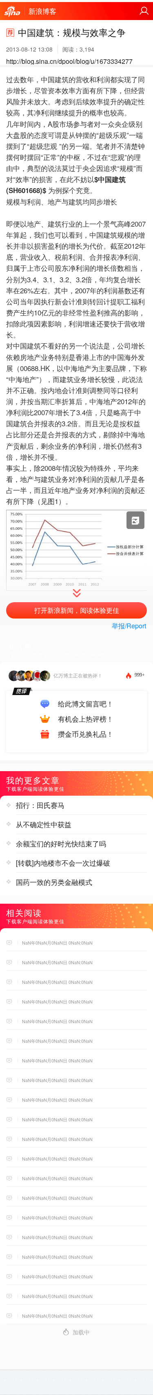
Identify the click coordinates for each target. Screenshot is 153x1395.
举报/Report (129, 625)
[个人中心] (144, 11)
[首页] (12, 12)
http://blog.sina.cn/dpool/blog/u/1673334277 (69, 61)
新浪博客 (42, 11)
